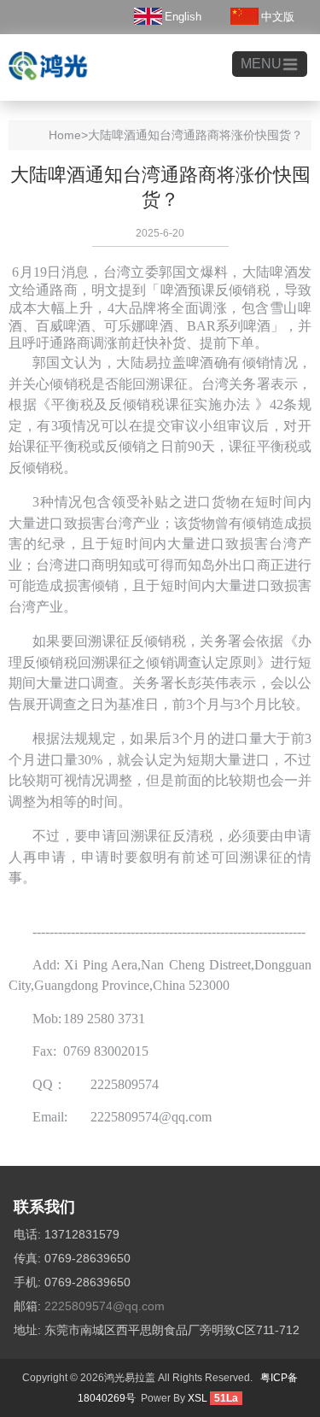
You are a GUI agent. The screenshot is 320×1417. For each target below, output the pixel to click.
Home (65, 135)
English (183, 16)
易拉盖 (165, 362)
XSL (197, 1398)
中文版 (277, 16)
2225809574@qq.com (104, 1306)
